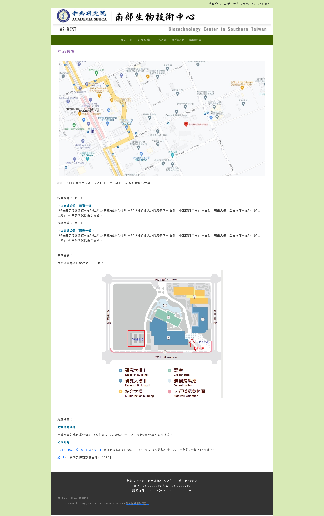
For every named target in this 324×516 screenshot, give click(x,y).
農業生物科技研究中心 (239, 4)
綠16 (79, 450)
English (264, 4)
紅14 (97, 450)
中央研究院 (213, 4)
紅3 (88, 450)
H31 (60, 450)
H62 (70, 450)
